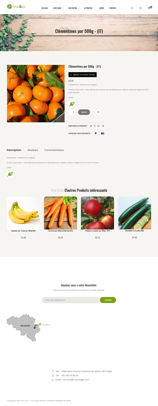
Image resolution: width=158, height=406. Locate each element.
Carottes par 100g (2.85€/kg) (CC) (60, 231)
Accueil (44, 8)
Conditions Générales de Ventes (58, 401)
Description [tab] (14, 150)
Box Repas (73, 8)
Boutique (57, 8)
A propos (88, 8)
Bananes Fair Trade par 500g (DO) (23, 231)
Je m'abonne (108, 300)
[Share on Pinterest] (103, 126)
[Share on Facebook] (94, 126)
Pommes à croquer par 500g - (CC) (97, 231)
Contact (113, 8)
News (101, 8)
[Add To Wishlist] (98, 112)
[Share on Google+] (99, 126)
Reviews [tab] (33, 150)
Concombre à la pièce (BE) (134, 230)
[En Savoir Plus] (23, 215)
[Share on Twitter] (91, 126)
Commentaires (54, 150)
